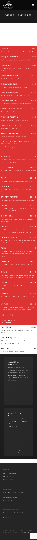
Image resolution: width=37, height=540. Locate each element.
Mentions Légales (8, 517)
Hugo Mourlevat (25, 532)
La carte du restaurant (9, 473)
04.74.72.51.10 (7, 500)
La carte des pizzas (8, 476)
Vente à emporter (8, 480)
